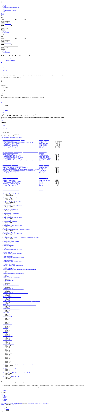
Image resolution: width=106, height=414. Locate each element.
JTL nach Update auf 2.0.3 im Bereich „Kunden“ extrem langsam (12, 181)
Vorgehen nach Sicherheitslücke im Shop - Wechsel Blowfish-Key (13, 161)
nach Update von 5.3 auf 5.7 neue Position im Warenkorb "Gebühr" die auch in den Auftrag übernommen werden (19, 170)
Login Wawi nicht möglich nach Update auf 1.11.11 (10, 173)
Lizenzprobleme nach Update (7, 281)
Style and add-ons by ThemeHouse (33, 403)
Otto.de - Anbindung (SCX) (43, 179)
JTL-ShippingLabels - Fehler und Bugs (44, 186)
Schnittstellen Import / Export (43, 155)
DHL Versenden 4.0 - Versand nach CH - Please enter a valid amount (14, 368)
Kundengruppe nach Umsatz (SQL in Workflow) (12, 158)
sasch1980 (2, 120)
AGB (4, 398)
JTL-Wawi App (5, 332)
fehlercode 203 (8, 60)
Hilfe (4, 390)
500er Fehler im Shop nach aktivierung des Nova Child (11, 168)
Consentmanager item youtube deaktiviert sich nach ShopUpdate (13, 166)
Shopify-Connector (42, 171)
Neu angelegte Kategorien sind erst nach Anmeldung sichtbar (12, 156)
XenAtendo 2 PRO (3, 404)
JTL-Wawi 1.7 (41, 182)
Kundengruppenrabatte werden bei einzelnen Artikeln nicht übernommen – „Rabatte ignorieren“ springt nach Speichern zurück (21, 169)
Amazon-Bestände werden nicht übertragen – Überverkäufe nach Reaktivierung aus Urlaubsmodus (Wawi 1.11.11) (19, 160)
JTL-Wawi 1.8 (5, 284)
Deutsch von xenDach (44, 403)
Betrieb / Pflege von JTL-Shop (43, 148)
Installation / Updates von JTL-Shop (44, 180)
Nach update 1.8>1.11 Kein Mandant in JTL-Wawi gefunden (11, 183)
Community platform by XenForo (10, 403)
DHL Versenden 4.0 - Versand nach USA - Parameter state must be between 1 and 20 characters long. (18, 186)
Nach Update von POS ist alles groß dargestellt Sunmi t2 (12, 143)
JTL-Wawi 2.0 (41, 142)
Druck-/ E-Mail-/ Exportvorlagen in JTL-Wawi (10, 232)
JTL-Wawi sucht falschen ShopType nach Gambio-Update (11, 182)
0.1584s (7, 409)
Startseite (2, 390)
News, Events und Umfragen (7, 240)
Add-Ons (21, 403)
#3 (3, 112)
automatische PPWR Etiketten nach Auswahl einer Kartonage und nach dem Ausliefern (16, 229)
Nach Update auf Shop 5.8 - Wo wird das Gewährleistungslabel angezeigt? (14, 140)
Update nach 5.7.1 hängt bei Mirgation (9, 180)
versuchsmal (2, 83)
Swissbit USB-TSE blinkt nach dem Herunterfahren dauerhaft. (12, 159)
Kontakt (9, 390)
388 (4, 125)
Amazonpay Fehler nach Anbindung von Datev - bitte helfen (12, 155)
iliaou (10, 58)
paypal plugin (13, 60)
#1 (3, 72)
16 (3, 67)
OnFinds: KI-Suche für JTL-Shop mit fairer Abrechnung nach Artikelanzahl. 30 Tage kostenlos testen (18, 372)
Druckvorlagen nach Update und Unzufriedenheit (10, 147)
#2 (3, 94)
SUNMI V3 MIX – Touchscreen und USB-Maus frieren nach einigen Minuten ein (15, 167)
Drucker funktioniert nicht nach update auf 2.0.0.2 (10, 145)
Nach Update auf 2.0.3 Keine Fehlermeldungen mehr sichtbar (11, 179)
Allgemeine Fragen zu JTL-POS (43, 143)
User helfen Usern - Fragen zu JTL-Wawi (45, 184)
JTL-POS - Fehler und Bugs (43, 144)
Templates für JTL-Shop (42, 168)
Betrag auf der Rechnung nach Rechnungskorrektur (11, 184)
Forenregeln (5, 396)
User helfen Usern (41, 153)
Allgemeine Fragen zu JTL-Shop (44, 140)
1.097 (4, 88)
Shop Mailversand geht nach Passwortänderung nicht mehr (12, 146)
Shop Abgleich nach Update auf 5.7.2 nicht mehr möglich (13, 172)
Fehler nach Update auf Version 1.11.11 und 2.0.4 (10, 185)
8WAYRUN (14, 404)
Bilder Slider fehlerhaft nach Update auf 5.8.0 (10, 141)
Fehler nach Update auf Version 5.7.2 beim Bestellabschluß (12, 148)
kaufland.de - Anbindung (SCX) (43, 178)
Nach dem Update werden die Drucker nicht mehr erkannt (11, 376)
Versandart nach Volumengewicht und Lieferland (10, 165)
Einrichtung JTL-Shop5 (42, 170)
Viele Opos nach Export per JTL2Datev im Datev (10, 153)
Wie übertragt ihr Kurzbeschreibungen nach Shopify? (11, 171)
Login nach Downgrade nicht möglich (8, 154)
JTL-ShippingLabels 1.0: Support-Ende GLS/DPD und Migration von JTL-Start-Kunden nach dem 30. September (21, 237)
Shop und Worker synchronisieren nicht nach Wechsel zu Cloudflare (13, 157)
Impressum (5, 399)
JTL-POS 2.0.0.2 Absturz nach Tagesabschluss (10, 144)
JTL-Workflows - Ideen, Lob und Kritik (45, 158)
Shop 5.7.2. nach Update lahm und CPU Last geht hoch (12, 277)
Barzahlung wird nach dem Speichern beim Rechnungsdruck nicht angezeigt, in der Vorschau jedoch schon (18, 142)
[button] (1, 2)
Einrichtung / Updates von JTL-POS (44, 159)
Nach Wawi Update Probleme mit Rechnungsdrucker (11, 174)
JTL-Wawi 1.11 (41, 154)
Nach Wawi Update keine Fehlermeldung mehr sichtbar (10, 178)
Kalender (6, 390)
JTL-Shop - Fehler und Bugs (43, 141)
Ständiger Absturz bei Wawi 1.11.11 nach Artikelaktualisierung (12, 233)
